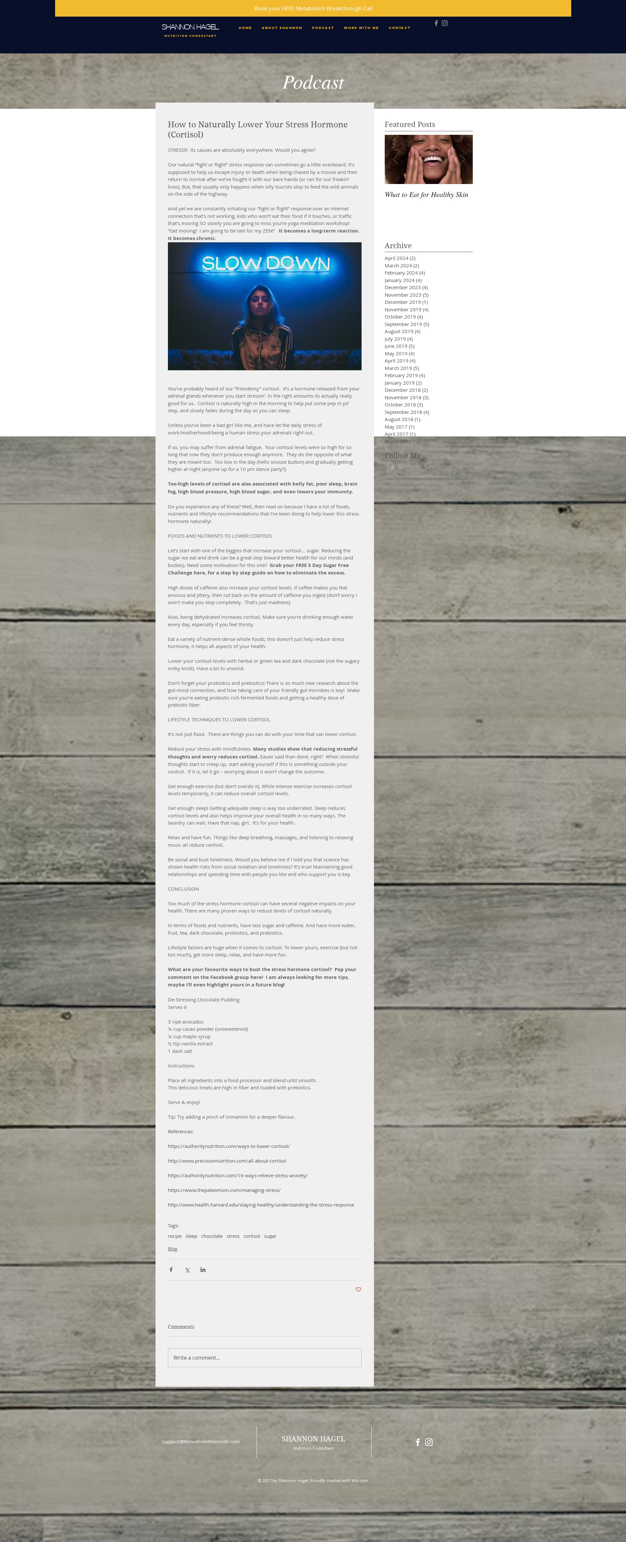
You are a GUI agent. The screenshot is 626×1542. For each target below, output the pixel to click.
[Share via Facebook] (171, 1269)
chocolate (212, 1236)
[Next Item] (462, 159)
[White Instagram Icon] (429, 1442)
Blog (172, 1249)
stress (233, 1236)
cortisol (252, 1236)
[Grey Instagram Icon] (445, 23)
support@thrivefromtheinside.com (201, 1441)
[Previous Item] (395, 159)
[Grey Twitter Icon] (401, 466)
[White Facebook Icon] (418, 1442)
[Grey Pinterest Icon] (427, 466)
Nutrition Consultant (190, 35)
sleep (191, 1236)
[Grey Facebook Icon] (436, 23)
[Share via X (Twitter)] (187, 1269)
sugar (270, 1236)
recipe (175, 1236)
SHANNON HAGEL (190, 26)
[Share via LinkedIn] (203, 1269)
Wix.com (359, 1480)
